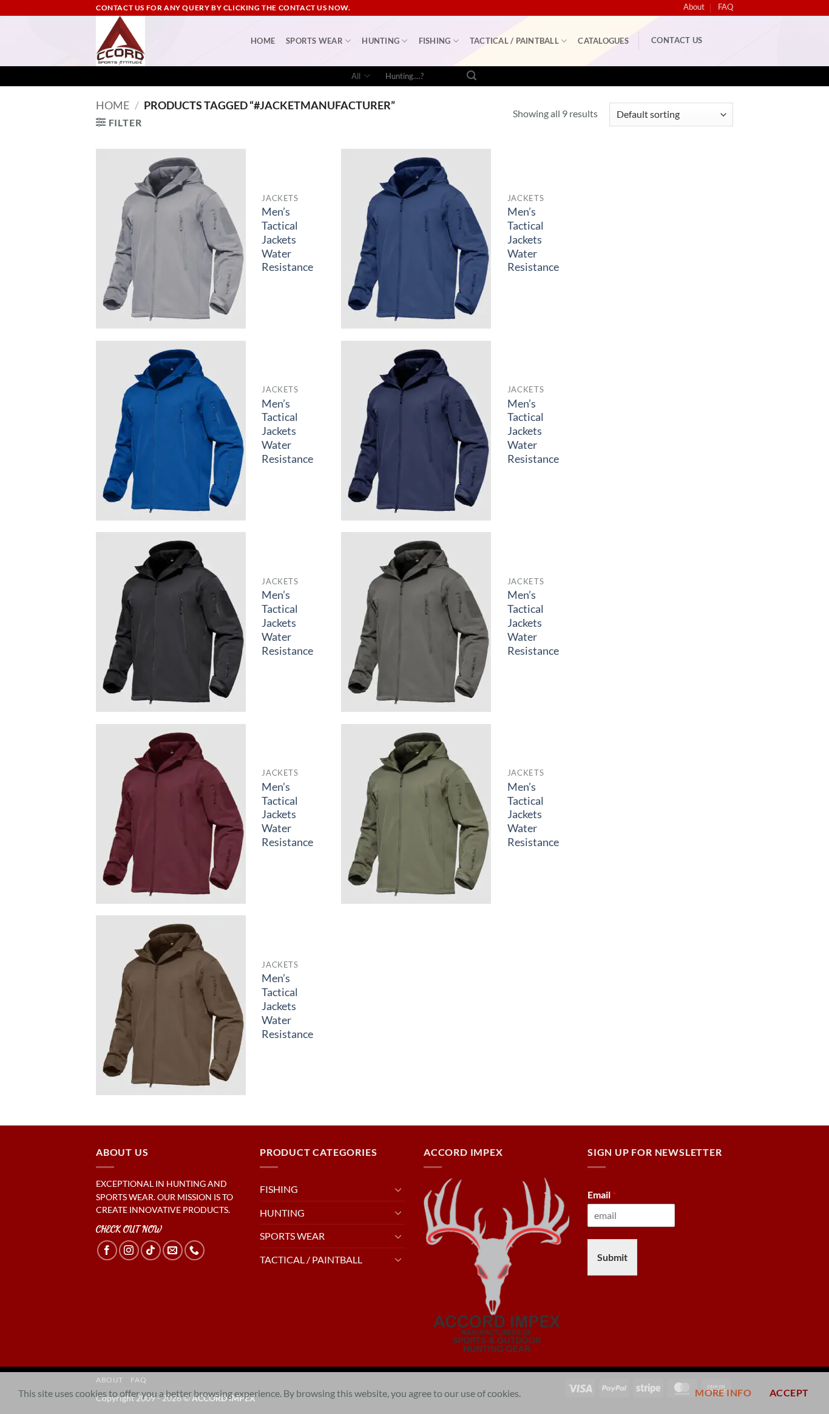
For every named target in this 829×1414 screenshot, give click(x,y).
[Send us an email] (173, 1250)
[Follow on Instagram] (129, 1250)
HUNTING (380, 41)
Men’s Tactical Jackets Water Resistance (287, 239)
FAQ (725, 7)
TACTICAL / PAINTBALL (514, 41)
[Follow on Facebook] (107, 1250)
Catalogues (603, 41)
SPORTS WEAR (314, 41)
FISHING (435, 41)
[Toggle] (398, 1189)
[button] (118, 122)
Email (601, 1194)
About (694, 7)
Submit (612, 1257)
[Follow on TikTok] (151, 1250)
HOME (263, 41)
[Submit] (471, 76)
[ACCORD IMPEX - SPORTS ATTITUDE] (164, 41)
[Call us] (194, 1250)
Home (112, 105)
